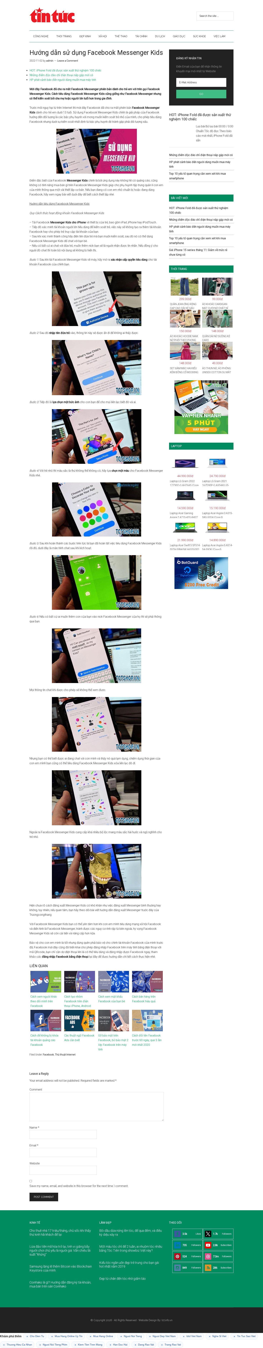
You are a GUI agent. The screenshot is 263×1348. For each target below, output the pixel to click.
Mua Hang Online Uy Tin (66, 1336)
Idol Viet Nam (192, 1336)
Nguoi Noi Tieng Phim (53, 1344)
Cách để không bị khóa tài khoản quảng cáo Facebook (44, 1040)
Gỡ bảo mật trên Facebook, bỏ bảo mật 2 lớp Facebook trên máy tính (113, 1042)
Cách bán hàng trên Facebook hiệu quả (143, 999)
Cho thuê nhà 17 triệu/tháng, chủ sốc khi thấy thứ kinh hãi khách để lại (60, 1232)
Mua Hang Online (101, 1336)
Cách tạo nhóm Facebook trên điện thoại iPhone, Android (77, 1001)
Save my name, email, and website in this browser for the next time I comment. (79, 1186)
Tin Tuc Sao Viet (244, 1336)
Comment (36, 1089)
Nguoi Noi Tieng (131, 1336)
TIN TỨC (64, 15)
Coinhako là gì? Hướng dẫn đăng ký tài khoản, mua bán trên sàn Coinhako (60, 1284)
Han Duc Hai (118, 1344)
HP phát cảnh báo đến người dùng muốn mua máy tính (63, 80)
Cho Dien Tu (35, 1336)
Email (34, 1145)
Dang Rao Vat (144, 1344)
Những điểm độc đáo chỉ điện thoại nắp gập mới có (61, 75)
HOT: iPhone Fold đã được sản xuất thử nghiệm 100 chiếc (65, 70)
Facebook (48, 1054)
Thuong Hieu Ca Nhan (17, 1344)
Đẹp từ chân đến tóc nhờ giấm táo (122, 1278)
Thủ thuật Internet (65, 1054)
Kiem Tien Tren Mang (88, 1344)
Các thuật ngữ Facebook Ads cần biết (79, 1038)
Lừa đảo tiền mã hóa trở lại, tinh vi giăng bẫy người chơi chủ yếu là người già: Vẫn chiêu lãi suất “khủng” (60, 1250)
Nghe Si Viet (217, 1336)
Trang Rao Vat (171, 1344)
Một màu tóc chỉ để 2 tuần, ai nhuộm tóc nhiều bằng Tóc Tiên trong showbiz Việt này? (130, 1248)
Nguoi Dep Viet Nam (162, 1336)
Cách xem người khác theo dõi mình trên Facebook (43, 1001)
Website (35, 1163)
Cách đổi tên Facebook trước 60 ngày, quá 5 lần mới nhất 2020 (147, 1040)
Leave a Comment (67, 60)
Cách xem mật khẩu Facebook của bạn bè (111, 999)
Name (34, 1127)
